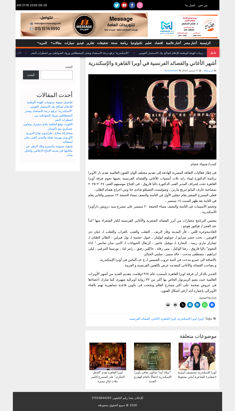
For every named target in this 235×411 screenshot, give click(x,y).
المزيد (43, 43)
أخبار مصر (190, 43)
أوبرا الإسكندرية (187, 318)
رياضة (124, 43)
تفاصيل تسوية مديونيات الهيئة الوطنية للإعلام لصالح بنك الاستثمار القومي (183, 53)
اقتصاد (159, 43)
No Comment (171, 70)
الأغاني (156, 318)
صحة (114, 43)
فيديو (80, 43)
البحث (69, 67)
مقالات (57, 43)
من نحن (203, 5)
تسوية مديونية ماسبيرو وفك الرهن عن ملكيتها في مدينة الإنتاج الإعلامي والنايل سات (49, 150)
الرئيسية (205, 43)
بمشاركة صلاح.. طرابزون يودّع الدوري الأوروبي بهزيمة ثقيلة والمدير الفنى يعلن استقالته (48, 137)
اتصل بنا (190, 5)
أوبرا (201, 318)
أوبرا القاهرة (168, 318)
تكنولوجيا (136, 43)
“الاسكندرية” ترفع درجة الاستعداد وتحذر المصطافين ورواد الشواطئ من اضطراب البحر (82, 53)
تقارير (90, 43)
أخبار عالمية (173, 43)
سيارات (69, 43)
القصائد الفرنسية (140, 318)
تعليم (148, 43)
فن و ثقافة (208, 70)
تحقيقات (102, 43)
